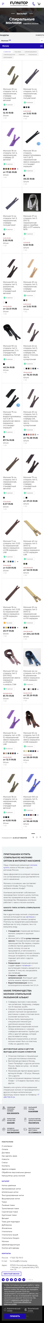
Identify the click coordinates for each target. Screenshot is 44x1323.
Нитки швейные (9, 1185)
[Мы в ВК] (19, 1280)
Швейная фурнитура (11, 1245)
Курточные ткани (9, 1215)
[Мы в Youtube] (15, 1280)
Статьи (5, 1163)
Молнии (6, 40)
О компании (7, 1146)
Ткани (4, 1202)
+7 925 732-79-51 (16, 1258)
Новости (5, 1159)
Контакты (6, 1166)
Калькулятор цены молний (13, 1176)
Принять (15, 1316)
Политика (17, 1302)
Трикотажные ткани (10, 1208)
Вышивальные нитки (11, 1199)
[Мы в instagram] (7, 1280)
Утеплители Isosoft (10, 1235)
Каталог (5, 1181)
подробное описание (30, 23)
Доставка (6, 1153)
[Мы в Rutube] (23, 1280)
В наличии (7, 52)
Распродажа (8, 57)
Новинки (22, 54)
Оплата (5, 1149)
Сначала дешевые (31, 52)
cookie (14, 1304)
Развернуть (40, 35)
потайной (26, 966)
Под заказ (18, 52)
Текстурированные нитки (13, 1195)
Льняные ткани (8, 1205)
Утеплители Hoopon (10, 1238)
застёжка (30, 917)
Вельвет (5, 1218)
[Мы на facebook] (11, 1280)
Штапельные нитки (10, 1192)
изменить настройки (20, 1300)
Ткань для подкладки (11, 1222)
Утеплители (7, 1231)
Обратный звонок (11, 1274)
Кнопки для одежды (10, 1248)
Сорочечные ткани (10, 1212)
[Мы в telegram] (3, 1280)
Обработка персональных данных (16, 1172)
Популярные (32, 54)
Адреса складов (9, 1169)
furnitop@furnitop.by (18, 1261)
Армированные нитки (11, 1189)
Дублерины (7, 1225)
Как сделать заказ (9, 1156)
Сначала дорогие (9, 54)
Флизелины (7, 1228)
